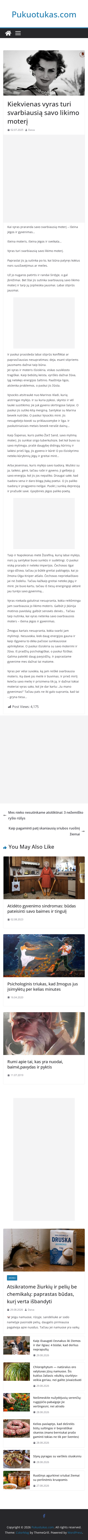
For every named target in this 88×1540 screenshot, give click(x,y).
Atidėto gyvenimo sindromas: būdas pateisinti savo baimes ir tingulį (41, 908)
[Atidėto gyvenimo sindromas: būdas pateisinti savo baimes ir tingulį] (44, 859)
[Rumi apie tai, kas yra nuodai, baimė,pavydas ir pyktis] (44, 1015)
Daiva (31, 130)
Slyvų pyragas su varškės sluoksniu (57, 1456)
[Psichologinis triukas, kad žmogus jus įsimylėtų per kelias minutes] (44, 937)
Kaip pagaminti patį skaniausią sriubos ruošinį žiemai (44, 831)
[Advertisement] (44, 179)
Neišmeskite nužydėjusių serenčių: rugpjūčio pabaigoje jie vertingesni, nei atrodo (57, 1402)
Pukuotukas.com (44, 14)
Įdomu (12, 1277)
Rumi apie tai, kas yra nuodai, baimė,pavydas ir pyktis (35, 1064)
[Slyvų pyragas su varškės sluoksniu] (16, 1459)
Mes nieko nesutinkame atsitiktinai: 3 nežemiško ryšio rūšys (45, 815)
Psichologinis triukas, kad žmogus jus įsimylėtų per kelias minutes (42, 986)
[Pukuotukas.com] (8, 33)
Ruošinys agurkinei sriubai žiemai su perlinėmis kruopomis (56, 1477)
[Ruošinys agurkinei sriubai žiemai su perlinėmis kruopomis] (16, 1480)
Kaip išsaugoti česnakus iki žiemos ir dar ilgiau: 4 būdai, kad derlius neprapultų (57, 1345)
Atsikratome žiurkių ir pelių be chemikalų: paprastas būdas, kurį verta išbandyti (42, 1294)
